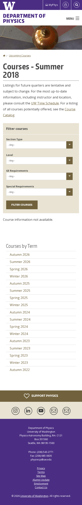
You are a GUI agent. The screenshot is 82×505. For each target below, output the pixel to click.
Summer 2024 (20, 319)
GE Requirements (17, 170)
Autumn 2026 (20, 254)
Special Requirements (20, 186)
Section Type (14, 139)
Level (9, 155)
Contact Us (41, 487)
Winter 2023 (19, 362)
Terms (41, 472)
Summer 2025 (20, 290)
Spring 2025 (19, 298)
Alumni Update (41, 480)
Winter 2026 (19, 276)
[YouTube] (42, 411)
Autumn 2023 (20, 341)
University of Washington (34, 496)
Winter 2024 (19, 334)
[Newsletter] (66, 411)
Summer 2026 (20, 262)
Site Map (41, 476)
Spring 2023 (19, 355)
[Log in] (65, 5)
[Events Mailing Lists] (54, 411)
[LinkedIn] (29, 411)
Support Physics (44, 395)
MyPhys (53, 5)
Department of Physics (24, 18)
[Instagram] (16, 411)
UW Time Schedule (45, 103)
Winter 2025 (19, 305)
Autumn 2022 (20, 370)
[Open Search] (76, 5)
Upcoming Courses (20, 55)
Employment (41, 483)
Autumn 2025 (20, 283)
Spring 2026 (19, 269)
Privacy (41, 468)
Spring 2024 (19, 326)
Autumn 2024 (20, 312)
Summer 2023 (20, 348)
